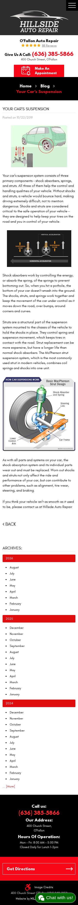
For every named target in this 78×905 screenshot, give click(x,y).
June (13, 579)
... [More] (9, 786)
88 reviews (49, 45)
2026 (9, 558)
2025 (9, 619)
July (12, 573)
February (15, 603)
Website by (29, 898)
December (16, 628)
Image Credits (43, 887)
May (12, 585)
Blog (45, 86)
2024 (9, 703)
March (14, 597)
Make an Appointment (46, 70)
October (15, 640)
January (15, 610)
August (14, 567)
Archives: (12, 548)
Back (10, 524)
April (13, 591)
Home (26, 86)
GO (69, 869)
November (16, 634)
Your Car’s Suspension (39, 91)
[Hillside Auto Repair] (39, 21)
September (17, 646)
